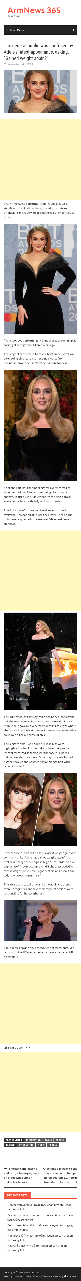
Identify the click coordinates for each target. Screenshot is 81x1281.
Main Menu (17, 30)
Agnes (29, 63)
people (60, 1140)
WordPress (33, 1276)
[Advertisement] (40, 159)
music (48, 1140)
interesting (33, 1140)
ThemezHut (70, 1276)
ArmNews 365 (34, 10)
